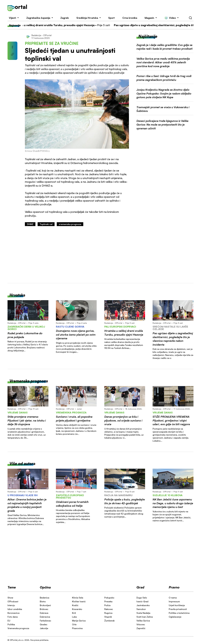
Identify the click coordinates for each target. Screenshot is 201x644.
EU (9, 620)
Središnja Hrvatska (87, 17)
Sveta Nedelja (143, 613)
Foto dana (13, 616)
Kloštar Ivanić (79, 601)
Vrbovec (140, 624)
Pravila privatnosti (178, 609)
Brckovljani (45, 605)
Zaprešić (140, 628)
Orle (74, 624)
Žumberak (109, 620)
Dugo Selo (141, 597)
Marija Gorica (79, 620)
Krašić (75, 605)
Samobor (141, 609)
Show (10, 597)
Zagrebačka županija (38, 17)
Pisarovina (77, 628)
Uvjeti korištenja (177, 605)
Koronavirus (14, 613)
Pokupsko (109, 597)
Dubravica (45, 616)
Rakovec (108, 609)
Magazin (149, 17)
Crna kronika (129, 17)
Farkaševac (45, 620)
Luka (74, 616)
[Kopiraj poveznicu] (12, 54)
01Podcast (13, 601)
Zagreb (64, 17)
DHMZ (30, 224)
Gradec (43, 624)
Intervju (11, 605)
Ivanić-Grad (142, 601)
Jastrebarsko (143, 605)
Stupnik (108, 616)
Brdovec (44, 609)
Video (172, 17)
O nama (173, 597)
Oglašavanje (175, 616)
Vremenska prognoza (18, 628)
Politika (11, 624)
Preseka (108, 601)
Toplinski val (46, 224)
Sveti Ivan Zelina (144, 616)
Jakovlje (44, 628)
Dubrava (44, 613)
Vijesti (12, 17)
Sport (111, 17)
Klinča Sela (77, 597)
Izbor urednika (15, 609)
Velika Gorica (143, 620)
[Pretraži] (190, 18)
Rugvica (108, 613)
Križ (74, 613)
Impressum (174, 601)
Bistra (43, 601)
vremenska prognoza (70, 224)
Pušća (107, 605)
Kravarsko (77, 609)
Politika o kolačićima (179, 613)
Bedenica (44, 597)
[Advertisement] (114, 7)
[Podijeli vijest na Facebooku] (12, 47)
